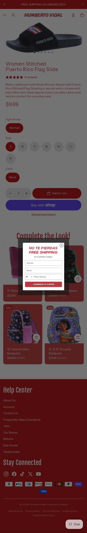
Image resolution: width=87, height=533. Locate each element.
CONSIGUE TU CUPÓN (43, 284)
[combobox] (29, 276)
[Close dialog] (61, 245)
